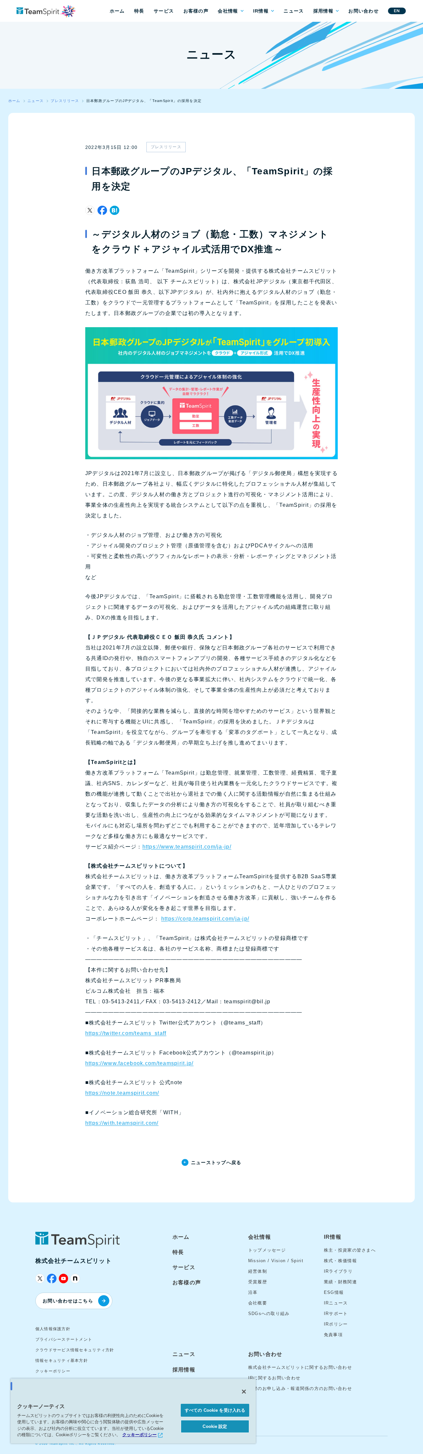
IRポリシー (336, 1324)
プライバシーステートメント (64, 1339)
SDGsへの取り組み (269, 1313)
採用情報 (323, 11)
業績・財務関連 (340, 1281)
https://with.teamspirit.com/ (122, 1123)
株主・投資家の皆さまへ (350, 1250)
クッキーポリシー (52, 1371)
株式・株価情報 (340, 1260)
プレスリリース (166, 147)
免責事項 (333, 1334)
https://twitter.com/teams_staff (126, 1033)
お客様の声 (196, 11)
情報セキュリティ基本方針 (61, 1360)
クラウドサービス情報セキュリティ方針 (74, 1350)
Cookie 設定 (215, 1426)
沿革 (253, 1292)
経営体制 (257, 1271)
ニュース (294, 11)
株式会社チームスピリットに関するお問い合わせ (300, 1367)
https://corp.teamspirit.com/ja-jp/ (205, 918)
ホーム (117, 11)
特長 (139, 11)
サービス (164, 11)
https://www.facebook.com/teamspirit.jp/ (139, 1063)
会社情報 (228, 11)
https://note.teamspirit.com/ (122, 1093)
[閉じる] (244, 1391)
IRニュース (336, 1302)
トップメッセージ (267, 1250)
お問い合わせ (363, 11)
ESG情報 (334, 1292)
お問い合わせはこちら (68, 1300)
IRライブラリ (338, 1271)
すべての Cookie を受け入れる (215, 1410)
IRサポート (336, 1313)
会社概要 (257, 1302)
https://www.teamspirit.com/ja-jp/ (186, 846)
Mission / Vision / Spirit (275, 1260)
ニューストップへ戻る (216, 1162)
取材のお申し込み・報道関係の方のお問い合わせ (300, 1388)
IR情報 (261, 11)
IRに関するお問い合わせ (274, 1377)
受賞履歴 (257, 1281)
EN (397, 10)
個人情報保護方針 (52, 1329)
